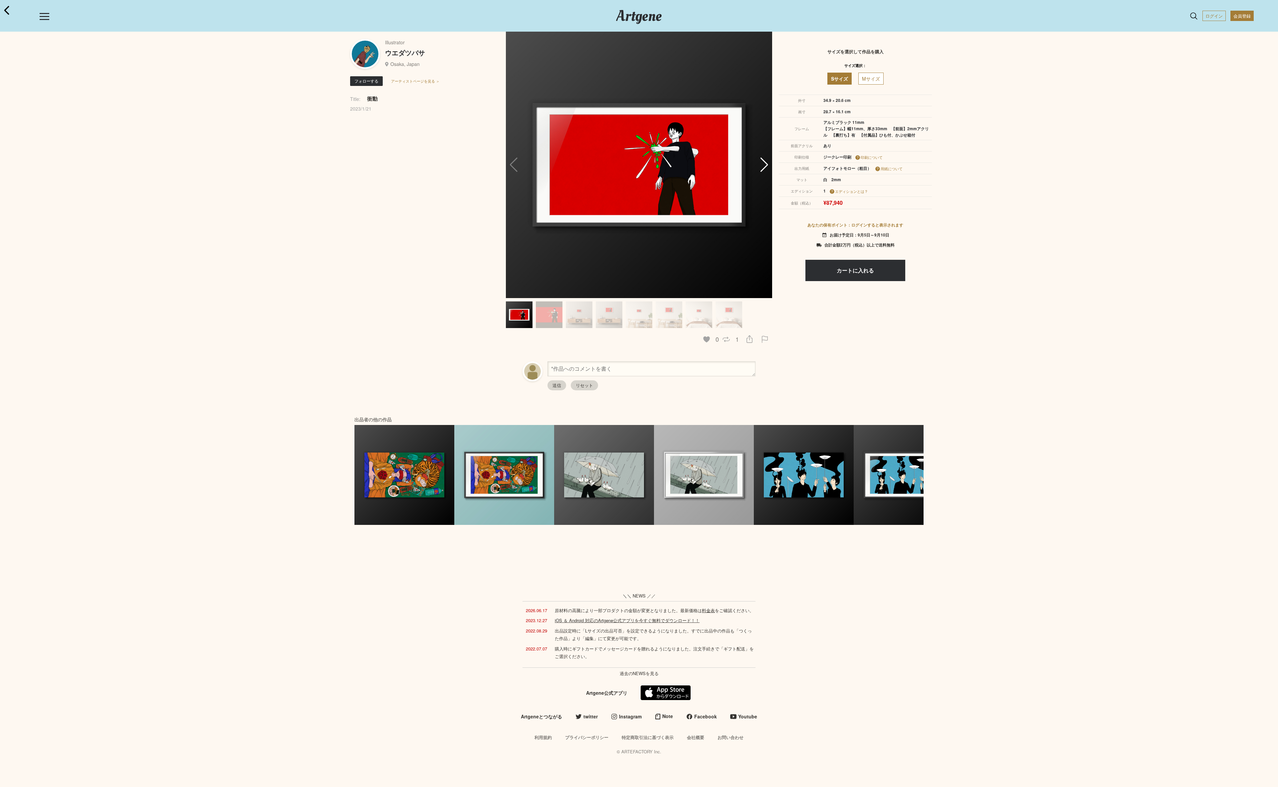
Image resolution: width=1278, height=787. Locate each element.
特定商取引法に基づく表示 (648, 737)
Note (667, 716)
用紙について (892, 168)
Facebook (705, 716)
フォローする (366, 81)
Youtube (747, 716)
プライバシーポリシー (586, 737)
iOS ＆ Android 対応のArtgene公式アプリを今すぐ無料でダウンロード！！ (627, 620)
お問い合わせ (731, 737)
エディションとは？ (851, 191)
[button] (764, 165)
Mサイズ (871, 78)
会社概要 (695, 737)
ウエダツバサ (405, 52)
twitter (590, 716)
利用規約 (543, 737)
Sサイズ (839, 78)
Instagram (630, 716)
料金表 (708, 610)
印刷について (872, 157)
